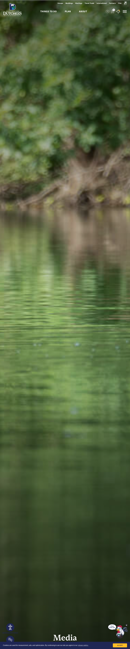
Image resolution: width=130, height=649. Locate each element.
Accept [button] (120, 645)
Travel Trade (89, 3)
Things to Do (48, 11)
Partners (112, 3)
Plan (68, 11)
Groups (60, 3)
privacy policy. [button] (83, 645)
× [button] (126, 625)
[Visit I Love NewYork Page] (125, 3)
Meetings (78, 3)
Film (120, 3)
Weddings (69, 3)
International (102, 3)
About (83, 11)
